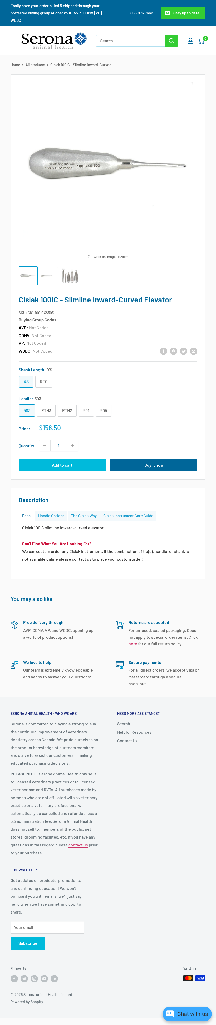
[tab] (27, 515)
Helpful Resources (134, 731)
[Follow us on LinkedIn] (54, 978)
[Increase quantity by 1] (72, 445)
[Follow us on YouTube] (44, 978)
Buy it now (154, 465)
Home (15, 65)
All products (35, 65)
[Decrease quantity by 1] (44, 445)
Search (123, 723)
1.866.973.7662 (140, 13)
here (133, 643)
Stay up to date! (187, 13)
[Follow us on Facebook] (14, 978)
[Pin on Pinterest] (173, 351)
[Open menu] (13, 41)
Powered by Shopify (27, 1001)
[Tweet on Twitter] (183, 351)
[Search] (171, 41)
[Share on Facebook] (163, 351)
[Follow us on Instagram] (34, 978)
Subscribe (27, 943)
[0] (201, 41)
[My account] (190, 41)
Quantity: (27, 445)
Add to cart (62, 465)
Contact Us (127, 740)
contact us (78, 844)
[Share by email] (193, 351)
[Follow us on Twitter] (24, 978)
